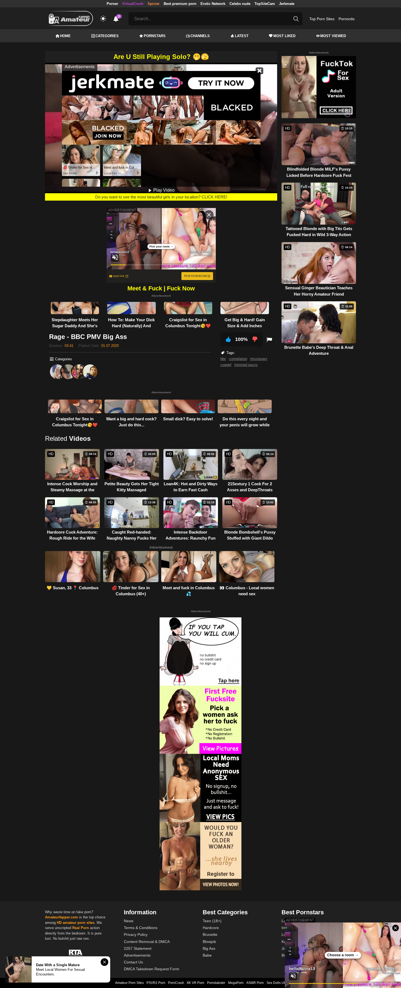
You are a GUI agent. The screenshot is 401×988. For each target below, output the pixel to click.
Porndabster (216, 983)
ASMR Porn (255, 983)
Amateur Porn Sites (129, 983)
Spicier (154, 4)
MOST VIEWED (333, 36)
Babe (207, 955)
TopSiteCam (265, 4)
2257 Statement (137, 948)
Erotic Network (212, 4)
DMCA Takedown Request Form (151, 969)
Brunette (210, 934)
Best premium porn (180, 4)
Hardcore (211, 927)
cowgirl (225, 365)
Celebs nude (239, 4)
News (128, 921)
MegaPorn (236, 983)
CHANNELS (200, 36)
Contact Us (133, 962)
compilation (238, 359)
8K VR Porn (195, 983)
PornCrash (176, 983)
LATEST (242, 36)
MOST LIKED (284, 36)
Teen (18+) (212, 921)
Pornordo (347, 19)
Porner (112, 4)
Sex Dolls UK (276, 983)
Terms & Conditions (140, 927)
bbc (223, 359)
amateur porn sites (78, 923)
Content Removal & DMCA (147, 941)
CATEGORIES (107, 36)
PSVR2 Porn (155, 983)
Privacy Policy (136, 934)
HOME (65, 36)
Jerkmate (286, 4)
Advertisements (137, 955)
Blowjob (209, 941)
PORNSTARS (155, 36)
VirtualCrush (132, 4)
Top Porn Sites (321, 19)
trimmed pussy (246, 365)
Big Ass (209, 948)
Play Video (163, 190)
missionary (258, 359)
